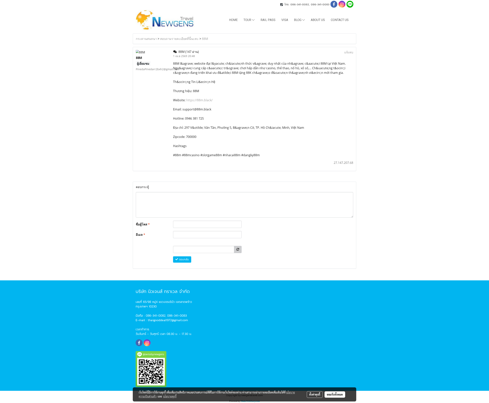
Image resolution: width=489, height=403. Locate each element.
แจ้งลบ (348, 52)
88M (205, 39)
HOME (233, 20)
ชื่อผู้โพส (143, 224)
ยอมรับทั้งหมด (335, 394)
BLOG (298, 20)
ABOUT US (318, 20)
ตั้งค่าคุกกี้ (314, 394)
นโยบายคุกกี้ (169, 396)
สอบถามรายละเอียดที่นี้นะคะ (179, 39)
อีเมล (140, 234)
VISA (284, 20)
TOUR (248, 20)
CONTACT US (340, 20)
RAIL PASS (268, 20)
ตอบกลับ (183, 259)
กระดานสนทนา (146, 39)
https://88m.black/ (199, 100)
